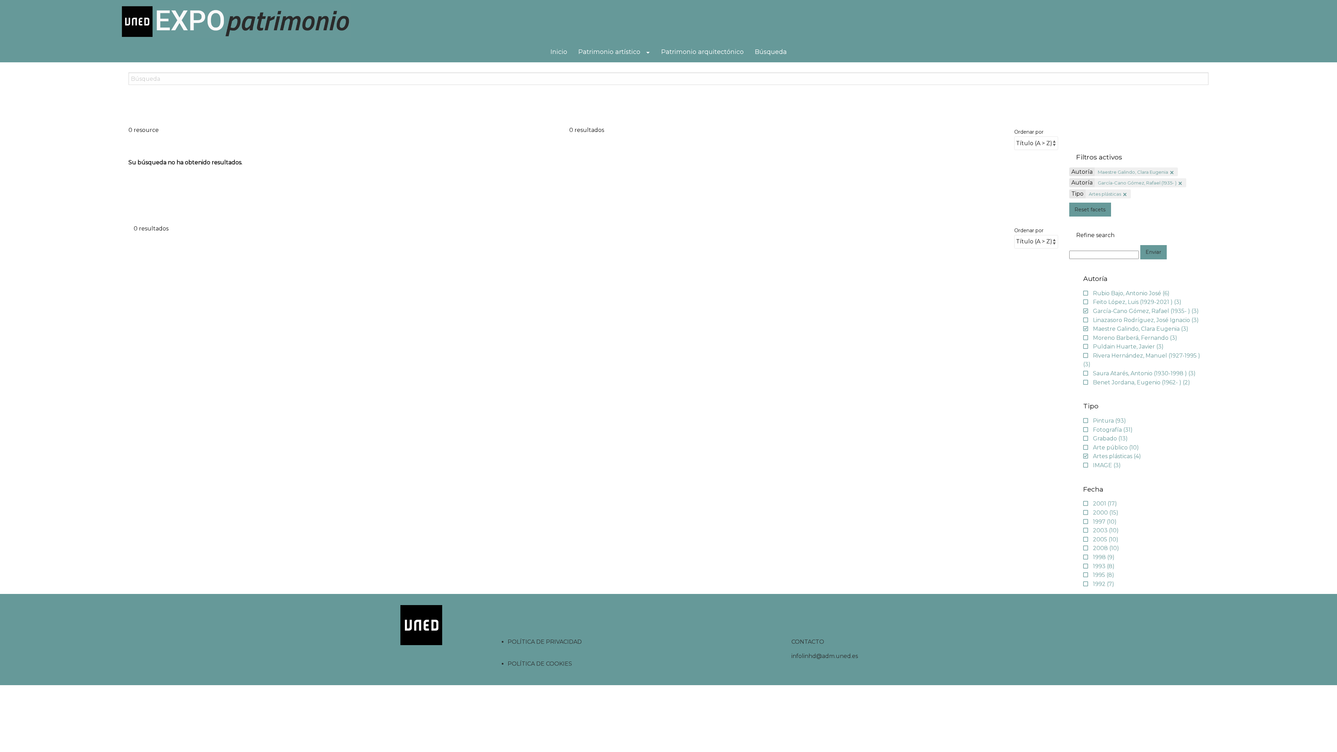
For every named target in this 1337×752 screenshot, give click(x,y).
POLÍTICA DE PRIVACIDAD (545, 642)
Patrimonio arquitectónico (702, 52)
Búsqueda (771, 52)
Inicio (558, 52)
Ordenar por (1028, 132)
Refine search (1095, 235)
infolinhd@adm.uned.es (824, 656)
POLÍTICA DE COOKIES (540, 663)
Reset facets (1089, 209)
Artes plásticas (1105, 194)
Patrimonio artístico (609, 52)
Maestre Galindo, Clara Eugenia (1133, 172)
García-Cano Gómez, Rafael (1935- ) (1137, 183)
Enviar (1153, 252)
